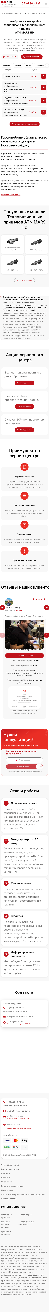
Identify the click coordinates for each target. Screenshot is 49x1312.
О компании (6, 1182)
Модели (18, 65)
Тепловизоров (25, 1214)
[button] (2, 607)
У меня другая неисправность (24, 124)
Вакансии (5, 1177)
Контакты (5, 1173)
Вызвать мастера (25, 655)
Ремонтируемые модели (12, 1186)
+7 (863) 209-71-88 (30, 3)
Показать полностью (10, 195)
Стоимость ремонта (10, 1165)
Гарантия (6, 65)
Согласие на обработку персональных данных (23, 1194)
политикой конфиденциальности (24, 773)
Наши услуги (7, 1190)
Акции (28, 65)
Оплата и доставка (10, 1169)
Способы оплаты (9, 1198)
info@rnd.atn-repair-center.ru (20, 1016)
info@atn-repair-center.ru (18, 1111)
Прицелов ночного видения (5, 1225)
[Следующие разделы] (47, 65)
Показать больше (24, 280)
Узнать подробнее (24, 383)
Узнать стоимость (33, 57)
